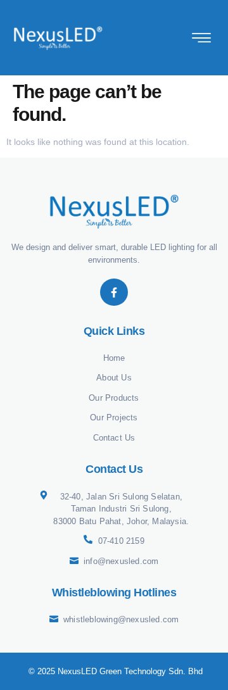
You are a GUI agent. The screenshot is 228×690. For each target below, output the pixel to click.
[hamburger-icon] (201, 38)
